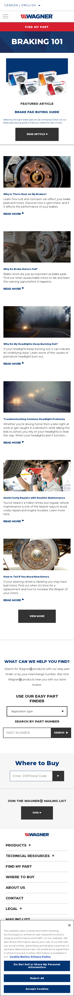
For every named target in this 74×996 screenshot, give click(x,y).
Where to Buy (20, 877)
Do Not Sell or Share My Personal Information (37, 966)
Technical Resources (28, 856)
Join (35, 812)
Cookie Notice (19, 956)
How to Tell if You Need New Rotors (26, 576)
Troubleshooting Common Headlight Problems (34, 419)
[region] (37, 958)
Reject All (37, 978)
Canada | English (20, 5)
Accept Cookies (37, 988)
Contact (15, 898)
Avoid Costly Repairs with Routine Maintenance (34, 497)
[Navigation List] (5, 16)
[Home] (37, 16)
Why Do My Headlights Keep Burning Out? (30, 344)
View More (37, 616)
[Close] (69, 925)
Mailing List (18, 919)
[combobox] (32, 711)
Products (16, 845)
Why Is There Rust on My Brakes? (25, 194)
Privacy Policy (41, 956)
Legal (12, 909)
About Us (15, 888)
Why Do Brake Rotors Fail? (20, 269)
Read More (12, 214)
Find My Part (37, 27)
